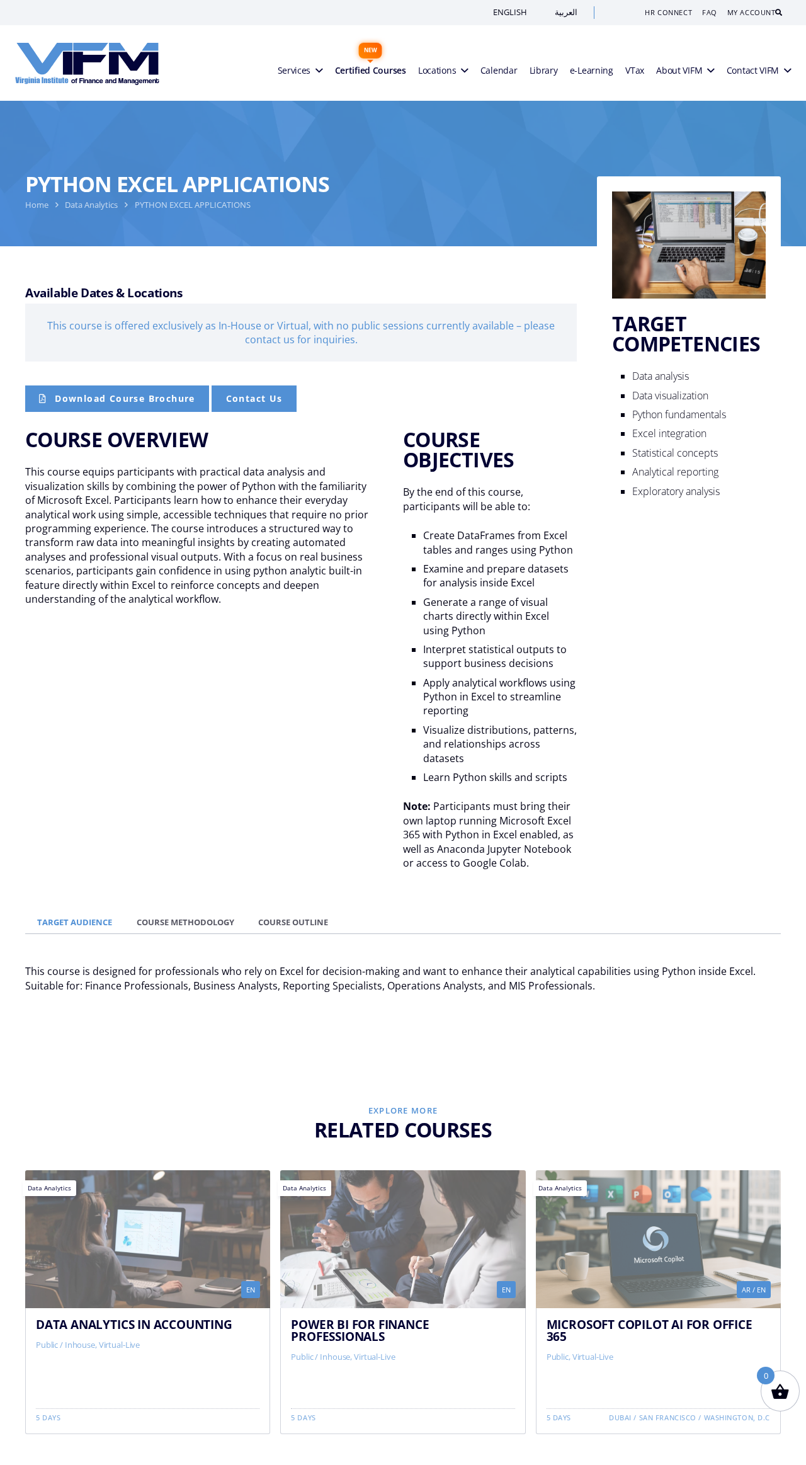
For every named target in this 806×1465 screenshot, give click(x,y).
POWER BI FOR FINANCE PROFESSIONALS (360, 1330)
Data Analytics (91, 204)
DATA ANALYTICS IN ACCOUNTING (134, 1324)
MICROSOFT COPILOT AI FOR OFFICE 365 (649, 1330)
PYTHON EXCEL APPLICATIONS (193, 204)
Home (36, 204)
